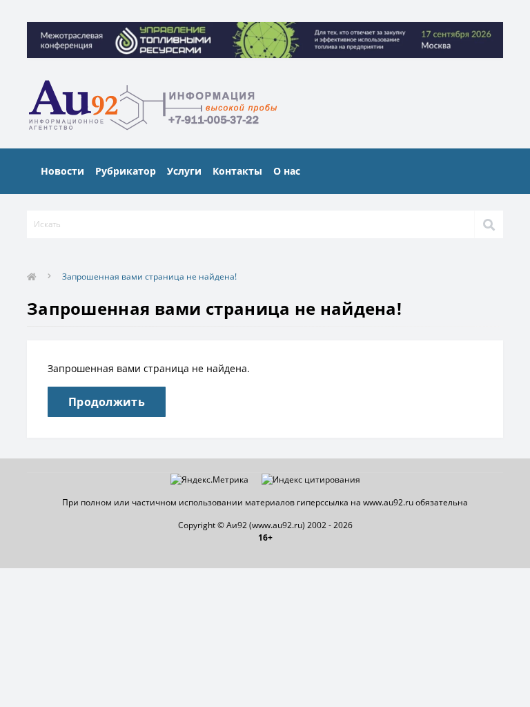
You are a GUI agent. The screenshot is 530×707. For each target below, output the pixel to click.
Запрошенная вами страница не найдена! (149, 276)
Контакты (237, 170)
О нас (286, 170)
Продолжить (106, 401)
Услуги (184, 170)
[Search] (488, 224)
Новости (62, 170)
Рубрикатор (125, 170)
